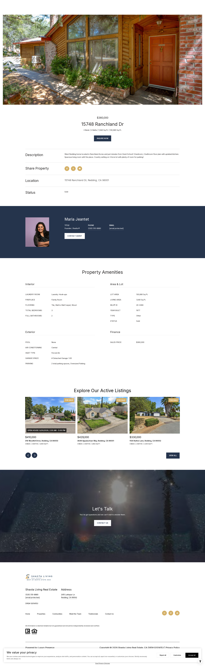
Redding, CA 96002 (69, 597)
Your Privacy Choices (102, 663)
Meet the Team (75, 614)
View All (173, 455)
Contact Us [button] (102, 523)
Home (27, 614)
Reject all (163, 655)
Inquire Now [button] (102, 138)
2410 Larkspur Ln (68, 594)
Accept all (191, 655)
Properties (41, 614)
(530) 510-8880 (94, 228)
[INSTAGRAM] (164, 613)
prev (28, 455)
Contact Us (109, 614)
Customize (177, 655)
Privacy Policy (173, 647)
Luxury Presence (46, 647)
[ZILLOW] (177, 613)
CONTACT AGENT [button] (74, 236)
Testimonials (93, 614)
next (34, 455)
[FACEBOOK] (170, 613)
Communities (57, 614)
